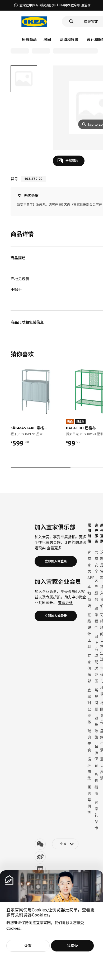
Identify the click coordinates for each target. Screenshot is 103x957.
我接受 (72, 945)
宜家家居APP (91, 565)
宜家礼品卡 (96, 815)
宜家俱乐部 (89, 668)
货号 (14, 178)
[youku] (40, 869)
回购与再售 (89, 799)
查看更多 (54, 547)
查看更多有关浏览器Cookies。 (50, 912)
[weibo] (40, 856)
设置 (28, 945)
